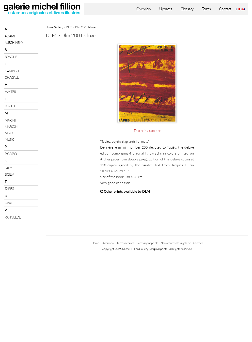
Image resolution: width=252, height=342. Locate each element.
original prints (158, 248)
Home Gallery (54, 27)
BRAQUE (11, 57)
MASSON (11, 127)
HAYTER (10, 92)
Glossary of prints (147, 243)
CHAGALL (11, 77)
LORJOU (10, 106)
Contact (225, 9)
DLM (69, 27)
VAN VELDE (13, 217)
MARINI (10, 120)
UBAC (9, 203)
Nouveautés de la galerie (176, 243)
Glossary (186, 9)
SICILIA (9, 174)
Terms (206, 9)
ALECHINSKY (14, 43)
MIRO (9, 133)
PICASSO (11, 154)
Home (95, 243)
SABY (8, 168)
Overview (143, 9)
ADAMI (10, 36)
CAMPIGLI (12, 71)
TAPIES (9, 189)
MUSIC (9, 139)
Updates (165, 9)
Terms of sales (125, 243)
